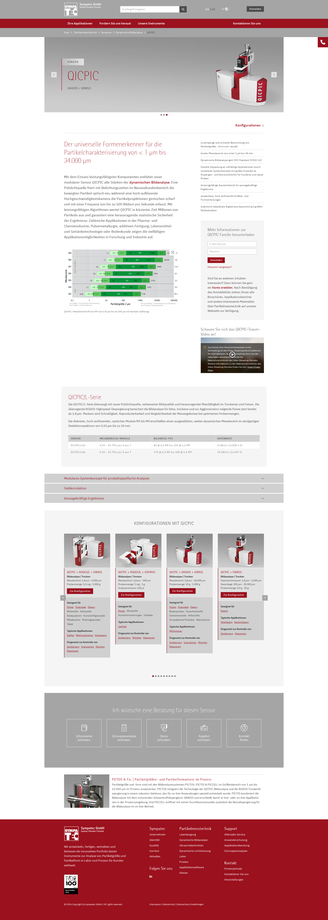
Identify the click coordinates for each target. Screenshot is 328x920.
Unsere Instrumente (151, 23)
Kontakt (230, 863)
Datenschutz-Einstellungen (190, 904)
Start (66, 32)
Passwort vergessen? (220, 267)
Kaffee (70, 635)
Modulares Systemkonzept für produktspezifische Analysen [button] (107, 478)
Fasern (91, 607)
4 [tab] (161, 676)
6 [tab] (167, 676)
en (207, 9)
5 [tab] (164, 676)
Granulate (81, 607)
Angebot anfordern (203, 738)
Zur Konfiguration (80, 591)
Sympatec (157, 828)
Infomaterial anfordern (84, 738)
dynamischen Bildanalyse (148, 182)
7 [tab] (169, 676)
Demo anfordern (164, 738)
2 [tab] (164, 115)
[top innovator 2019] (71, 893)
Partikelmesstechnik (85, 32)
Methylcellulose (84, 635)
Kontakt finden (244, 738)
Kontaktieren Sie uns (247, 23)
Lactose (122, 626)
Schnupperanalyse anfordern (124, 738)
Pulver (70, 607)
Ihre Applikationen (79, 23)
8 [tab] (172, 676)
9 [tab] (175, 676)
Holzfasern (101, 635)
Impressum (155, 904)
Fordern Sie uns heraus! (115, 23)
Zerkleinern (73, 646)
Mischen (100, 646)
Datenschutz (168, 904)
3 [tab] (167, 115)
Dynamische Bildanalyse (129, 32)
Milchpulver (175, 631)
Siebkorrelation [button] (75, 488)
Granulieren (87, 646)
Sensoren (106, 32)
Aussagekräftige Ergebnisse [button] (84, 498)
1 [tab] (161, 115)
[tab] (164, 478)
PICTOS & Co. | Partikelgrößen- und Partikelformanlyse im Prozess (161, 779)
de (213, 9)
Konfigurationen (248, 125)
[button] (225, 9)
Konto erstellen (222, 287)
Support (230, 828)
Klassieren (72, 650)
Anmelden (255, 8)
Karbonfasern (241, 622)
